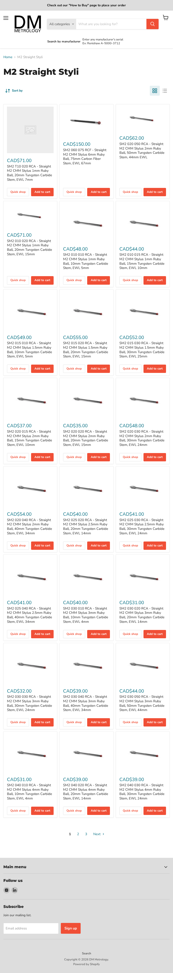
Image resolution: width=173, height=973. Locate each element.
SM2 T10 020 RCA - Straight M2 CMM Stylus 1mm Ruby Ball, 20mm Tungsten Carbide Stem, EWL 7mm (29, 173)
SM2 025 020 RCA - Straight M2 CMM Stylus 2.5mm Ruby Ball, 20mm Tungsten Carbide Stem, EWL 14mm (85, 526)
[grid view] (155, 91)
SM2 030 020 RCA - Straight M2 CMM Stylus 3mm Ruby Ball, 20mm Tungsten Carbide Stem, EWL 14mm (141, 615)
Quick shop (18, 192)
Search (86, 953)
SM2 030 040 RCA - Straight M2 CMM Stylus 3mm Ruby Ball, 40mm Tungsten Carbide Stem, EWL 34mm (85, 703)
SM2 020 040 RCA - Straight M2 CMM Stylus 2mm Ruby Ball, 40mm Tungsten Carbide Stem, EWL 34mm (29, 526)
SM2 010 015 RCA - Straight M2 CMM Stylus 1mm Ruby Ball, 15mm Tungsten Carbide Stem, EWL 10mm (141, 261)
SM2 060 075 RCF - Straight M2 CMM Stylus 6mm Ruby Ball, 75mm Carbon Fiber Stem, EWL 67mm (84, 156)
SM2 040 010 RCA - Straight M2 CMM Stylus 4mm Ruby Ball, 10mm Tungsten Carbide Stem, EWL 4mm (29, 792)
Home (7, 57)
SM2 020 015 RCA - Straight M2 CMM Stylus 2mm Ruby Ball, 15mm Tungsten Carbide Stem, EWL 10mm (29, 438)
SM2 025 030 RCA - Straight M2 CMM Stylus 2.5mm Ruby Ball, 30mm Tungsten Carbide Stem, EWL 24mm (141, 526)
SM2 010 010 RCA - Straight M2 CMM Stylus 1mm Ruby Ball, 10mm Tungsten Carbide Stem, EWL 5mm (85, 261)
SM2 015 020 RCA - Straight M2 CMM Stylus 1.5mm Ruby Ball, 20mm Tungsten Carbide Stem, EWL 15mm (85, 350)
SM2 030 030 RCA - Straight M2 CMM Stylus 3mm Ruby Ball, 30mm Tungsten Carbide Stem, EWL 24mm (29, 703)
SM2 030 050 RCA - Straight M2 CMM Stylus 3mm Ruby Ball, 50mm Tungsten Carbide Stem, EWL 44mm (141, 703)
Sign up (70, 928)
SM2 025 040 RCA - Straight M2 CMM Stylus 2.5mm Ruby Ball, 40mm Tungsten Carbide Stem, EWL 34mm (29, 615)
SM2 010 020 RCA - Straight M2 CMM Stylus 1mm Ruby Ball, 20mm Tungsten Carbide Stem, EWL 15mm (29, 247)
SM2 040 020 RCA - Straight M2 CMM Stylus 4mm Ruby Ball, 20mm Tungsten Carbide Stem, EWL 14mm (85, 792)
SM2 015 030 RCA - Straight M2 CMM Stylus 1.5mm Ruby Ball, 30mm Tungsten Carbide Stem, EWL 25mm (141, 350)
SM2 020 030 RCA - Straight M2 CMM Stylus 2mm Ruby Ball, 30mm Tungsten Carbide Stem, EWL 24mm (141, 438)
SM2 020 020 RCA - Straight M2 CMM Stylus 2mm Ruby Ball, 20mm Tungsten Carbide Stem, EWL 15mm (85, 438)
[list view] (165, 91)
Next (97, 834)
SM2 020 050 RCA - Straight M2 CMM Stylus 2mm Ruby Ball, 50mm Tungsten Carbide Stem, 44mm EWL (141, 150)
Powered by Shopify (86, 964)
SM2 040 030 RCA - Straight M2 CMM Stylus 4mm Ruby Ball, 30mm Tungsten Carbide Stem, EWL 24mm (141, 792)
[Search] (152, 24)
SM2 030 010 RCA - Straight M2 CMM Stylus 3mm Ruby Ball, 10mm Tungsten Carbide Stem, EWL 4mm (85, 615)
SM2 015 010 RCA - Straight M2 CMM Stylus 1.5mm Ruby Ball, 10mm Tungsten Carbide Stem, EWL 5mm (29, 350)
